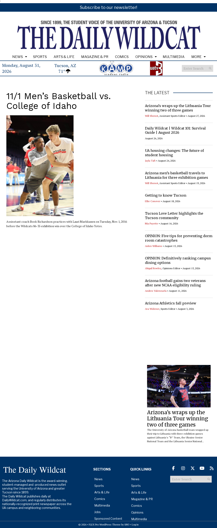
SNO (126, 524)
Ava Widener (152, 308)
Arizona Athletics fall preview (170, 303)
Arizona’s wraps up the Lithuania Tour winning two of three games (178, 108)
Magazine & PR (94, 57)
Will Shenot (151, 115)
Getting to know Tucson (165, 195)
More (196, 57)
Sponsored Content (108, 518)
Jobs (97, 512)
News (17, 57)
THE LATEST (157, 92)
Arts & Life (64, 57)
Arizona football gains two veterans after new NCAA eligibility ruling (175, 283)
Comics (122, 57)
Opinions (144, 57)
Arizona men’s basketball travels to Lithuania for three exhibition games (176, 175)
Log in (135, 524)
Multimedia (174, 57)
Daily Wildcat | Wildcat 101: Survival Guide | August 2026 (175, 130)
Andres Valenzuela (156, 290)
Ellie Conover (152, 201)
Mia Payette (151, 223)
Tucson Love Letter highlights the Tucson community (174, 215)
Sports (40, 57)
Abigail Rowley (153, 268)
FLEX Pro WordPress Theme (105, 524)
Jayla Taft (150, 160)
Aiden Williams (153, 246)
